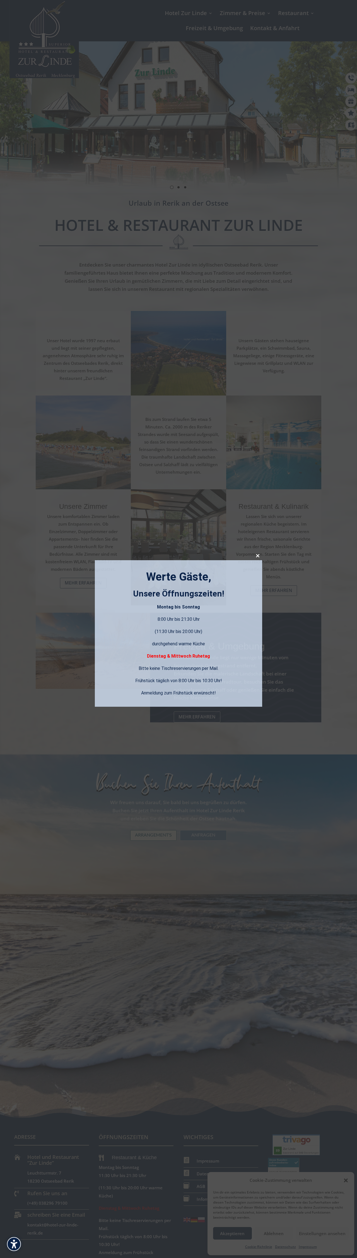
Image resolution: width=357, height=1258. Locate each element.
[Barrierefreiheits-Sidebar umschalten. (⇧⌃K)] (14, 1244)
